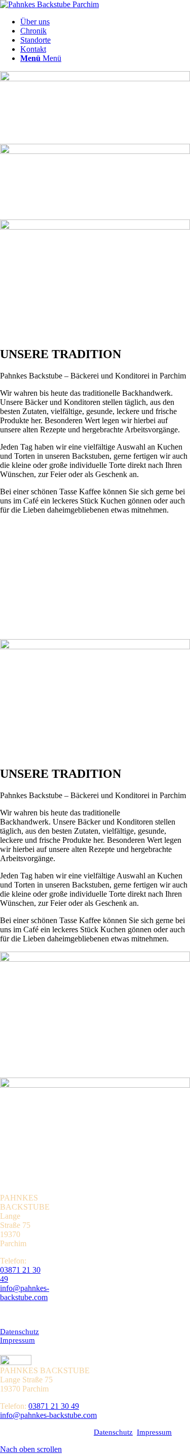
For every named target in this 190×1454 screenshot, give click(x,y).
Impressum (17, 1340)
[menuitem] (105, 21)
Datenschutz (19, 1331)
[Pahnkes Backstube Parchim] (49, 4)
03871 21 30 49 (53, 1406)
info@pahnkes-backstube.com (24, 1293)
